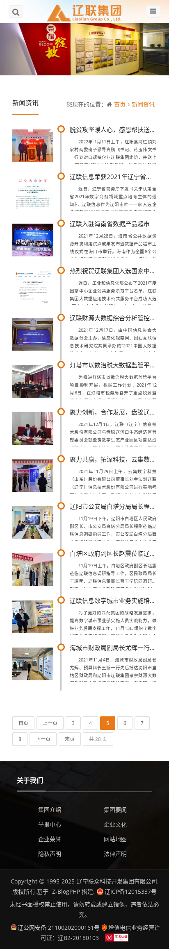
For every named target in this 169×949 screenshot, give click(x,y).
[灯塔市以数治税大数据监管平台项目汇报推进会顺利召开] (32, 380)
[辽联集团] (84, 11)
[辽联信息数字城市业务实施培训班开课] (32, 616)
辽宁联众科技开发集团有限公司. (118, 881)
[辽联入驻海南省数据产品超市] (32, 239)
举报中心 (49, 824)
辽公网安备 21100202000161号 (59, 927)
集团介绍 (49, 809)
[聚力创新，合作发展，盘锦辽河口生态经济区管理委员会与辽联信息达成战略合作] (32, 427)
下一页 (43, 739)
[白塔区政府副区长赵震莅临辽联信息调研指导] (32, 569)
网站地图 (115, 839)
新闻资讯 (143, 104)
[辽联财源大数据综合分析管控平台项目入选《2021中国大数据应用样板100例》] (32, 333)
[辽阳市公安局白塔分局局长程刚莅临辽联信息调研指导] (32, 521)
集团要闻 (115, 809)
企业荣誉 (49, 839)
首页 (120, 104)
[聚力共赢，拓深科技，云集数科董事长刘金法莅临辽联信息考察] (32, 474)
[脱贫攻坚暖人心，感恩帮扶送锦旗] (32, 145)
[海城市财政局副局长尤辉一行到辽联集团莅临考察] (32, 663)
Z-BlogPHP (66, 891)
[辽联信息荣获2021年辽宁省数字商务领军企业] (32, 192)
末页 (70, 739)
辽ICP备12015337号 (130, 891)
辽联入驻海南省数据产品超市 (110, 224)
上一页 (50, 723)
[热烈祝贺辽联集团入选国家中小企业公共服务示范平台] (32, 286)
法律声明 (115, 854)
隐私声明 (49, 854)
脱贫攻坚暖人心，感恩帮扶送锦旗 (116, 129)
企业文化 (115, 824)
